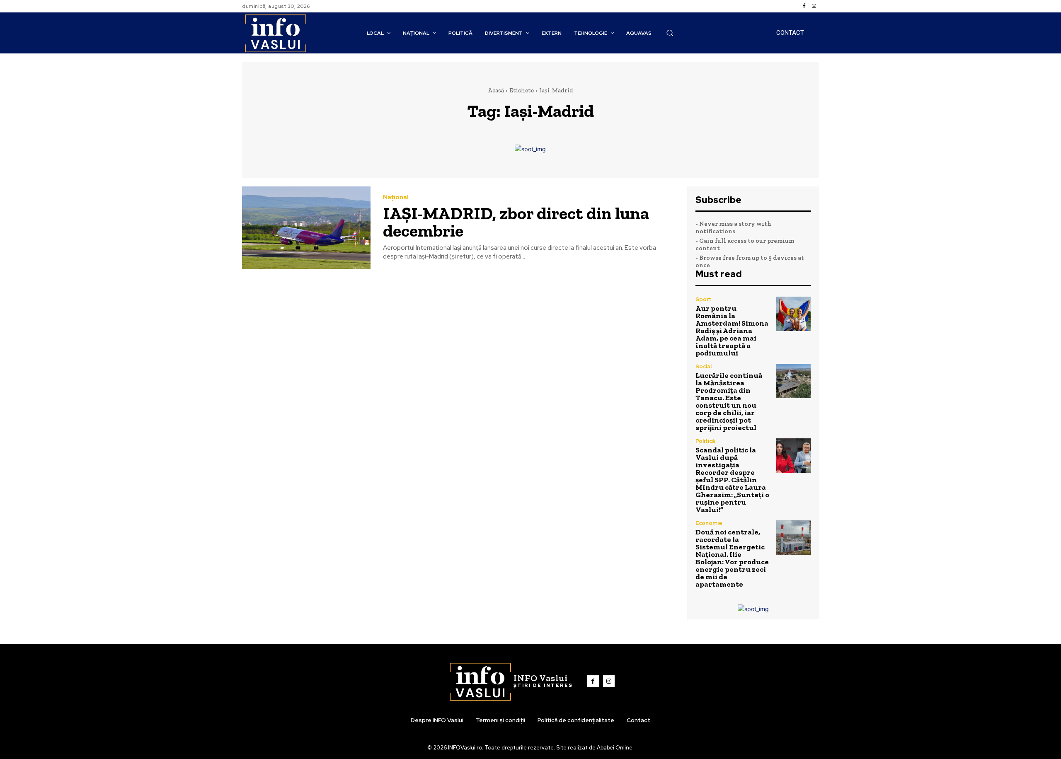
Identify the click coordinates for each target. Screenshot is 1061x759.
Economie (708, 523)
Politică (705, 441)
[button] (669, 32)
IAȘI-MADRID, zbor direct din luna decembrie (516, 222)
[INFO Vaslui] (275, 32)
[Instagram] (814, 6)
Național (396, 197)
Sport (703, 299)
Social (703, 366)
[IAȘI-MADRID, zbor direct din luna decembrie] (306, 227)
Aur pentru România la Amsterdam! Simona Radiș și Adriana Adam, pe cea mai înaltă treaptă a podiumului (731, 331)
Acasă (496, 90)
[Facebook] (804, 6)
